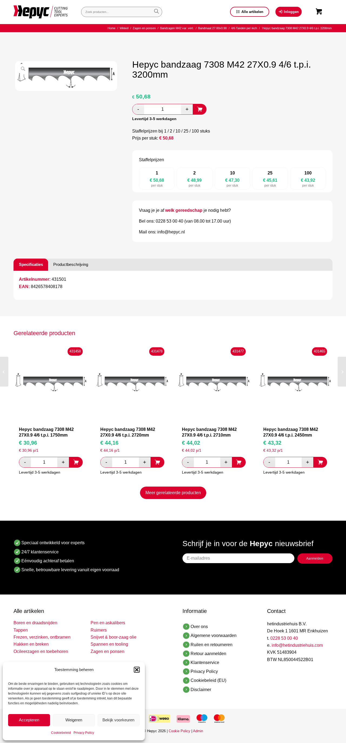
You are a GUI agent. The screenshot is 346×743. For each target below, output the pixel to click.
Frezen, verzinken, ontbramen (42, 637)
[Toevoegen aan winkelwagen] (200, 109)
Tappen (21, 630)
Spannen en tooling (109, 644)
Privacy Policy (84, 733)
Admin (198, 731)
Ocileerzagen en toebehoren (41, 651)
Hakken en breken (31, 644)
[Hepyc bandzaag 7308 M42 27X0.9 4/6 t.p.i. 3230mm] (342, 372)
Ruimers (99, 630)
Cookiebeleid (61, 733)
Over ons (199, 626)
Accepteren (29, 720)
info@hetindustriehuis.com (297, 645)
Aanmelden (314, 558)
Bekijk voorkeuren (118, 720)
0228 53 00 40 (284, 638)
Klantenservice (205, 662)
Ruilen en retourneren (211, 644)
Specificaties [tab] (31, 264)
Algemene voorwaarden (214, 635)
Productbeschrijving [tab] (70, 264)
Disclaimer (201, 689)
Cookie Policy (179, 731)
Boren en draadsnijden (35, 622)
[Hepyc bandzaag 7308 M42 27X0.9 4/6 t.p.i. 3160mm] (4, 372)
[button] (136, 669)
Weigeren (73, 720)
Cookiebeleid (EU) (208, 680)
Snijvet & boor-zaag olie (114, 637)
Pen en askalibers (108, 622)
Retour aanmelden (208, 653)
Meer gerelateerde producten (173, 492)
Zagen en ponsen (107, 651)
